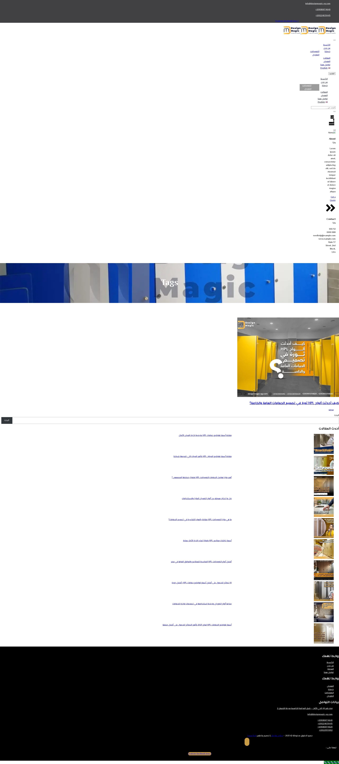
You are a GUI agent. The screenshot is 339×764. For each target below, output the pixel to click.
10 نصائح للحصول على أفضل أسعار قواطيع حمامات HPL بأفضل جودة (202, 583)
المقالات (326, 58)
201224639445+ (323, 15)
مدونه (331, 410)
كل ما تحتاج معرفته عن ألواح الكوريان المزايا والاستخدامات (207, 498)
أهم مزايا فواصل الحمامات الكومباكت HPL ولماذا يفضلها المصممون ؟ (202, 477)
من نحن (327, 48)
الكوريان (315, 55)
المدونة (330, 669)
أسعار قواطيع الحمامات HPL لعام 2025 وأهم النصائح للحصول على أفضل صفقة (197, 625)
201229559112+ (326, 730)
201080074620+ (325, 727)
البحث (336, 415)
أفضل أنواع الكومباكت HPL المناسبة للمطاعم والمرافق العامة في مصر (201, 562)
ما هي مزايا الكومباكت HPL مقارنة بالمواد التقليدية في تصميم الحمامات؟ (200, 519)
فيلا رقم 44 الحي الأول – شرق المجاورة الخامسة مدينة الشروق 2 (305, 708)
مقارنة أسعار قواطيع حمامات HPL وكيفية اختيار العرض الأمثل (205, 435)
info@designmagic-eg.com (317, 3)
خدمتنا (327, 51)
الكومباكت (314, 51)
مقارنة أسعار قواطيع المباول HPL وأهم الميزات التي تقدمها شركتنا (202, 456)
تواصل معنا (325, 65)
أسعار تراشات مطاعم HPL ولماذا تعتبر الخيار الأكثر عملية (207, 540)
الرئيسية (326, 45)
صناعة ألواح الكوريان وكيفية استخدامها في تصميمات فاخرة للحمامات (202, 604)
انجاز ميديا (251, 736)
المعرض (327, 61)
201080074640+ (322, 9)
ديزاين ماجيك (277, 736)
